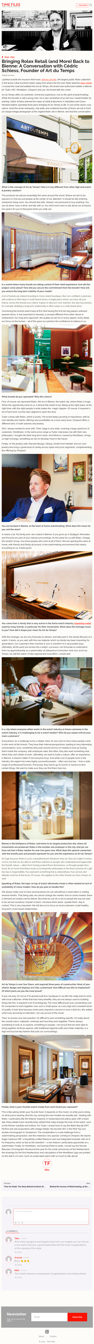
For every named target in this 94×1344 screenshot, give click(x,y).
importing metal (82, 623)
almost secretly (49, 79)
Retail (7, 57)
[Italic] (19, 1222)
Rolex (12, 57)
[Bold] (15, 1222)
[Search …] (90, 5)
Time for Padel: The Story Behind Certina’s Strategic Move (24, 1187)
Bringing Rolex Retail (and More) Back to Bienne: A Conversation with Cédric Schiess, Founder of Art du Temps (45, 66)
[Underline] (22, 1222)
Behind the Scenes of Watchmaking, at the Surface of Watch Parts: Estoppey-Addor (70, 1187)
